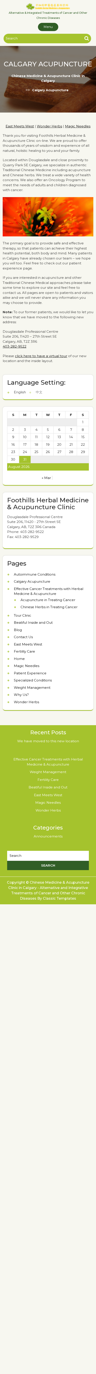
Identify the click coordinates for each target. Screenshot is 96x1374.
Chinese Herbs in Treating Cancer (49, 607)
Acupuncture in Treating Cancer (48, 600)
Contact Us (23, 637)
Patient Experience (30, 673)
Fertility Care (24, 651)
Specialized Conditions (33, 680)
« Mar (46, 478)
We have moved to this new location (48, 741)
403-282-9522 (14, 346)
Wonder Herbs (49, 126)
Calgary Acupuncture (32, 581)
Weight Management (32, 687)
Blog (18, 630)
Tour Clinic (22, 615)
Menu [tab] (48, 27)
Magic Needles (77, 126)
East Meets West (20, 126)
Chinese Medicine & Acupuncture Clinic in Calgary (48, 78)
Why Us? (21, 695)
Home (19, 659)
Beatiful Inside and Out (33, 622)
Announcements (48, 836)
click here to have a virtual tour (41, 356)
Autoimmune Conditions (34, 574)
